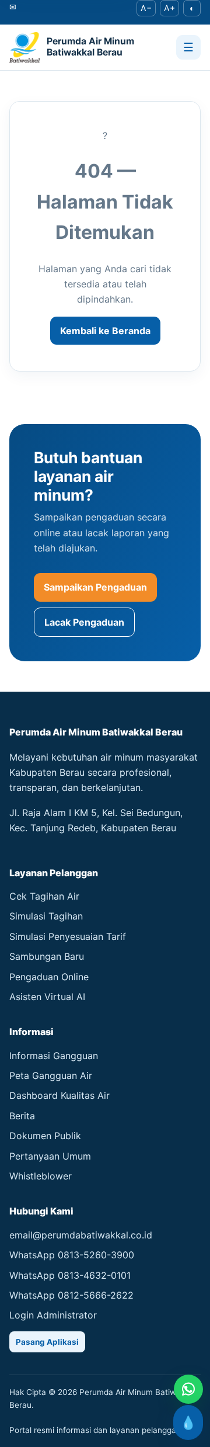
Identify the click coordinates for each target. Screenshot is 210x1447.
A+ (169, 8)
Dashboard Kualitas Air (59, 1095)
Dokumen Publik (45, 1135)
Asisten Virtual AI (47, 996)
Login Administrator (53, 1315)
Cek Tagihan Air (44, 896)
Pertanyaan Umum (50, 1156)
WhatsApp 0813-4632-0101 (70, 1275)
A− (146, 8)
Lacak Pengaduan (84, 622)
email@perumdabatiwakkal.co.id (80, 1235)
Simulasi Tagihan (46, 916)
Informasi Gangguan (53, 1055)
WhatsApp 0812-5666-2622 (71, 1295)
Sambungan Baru (46, 956)
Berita (22, 1116)
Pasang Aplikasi (47, 1342)
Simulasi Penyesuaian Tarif (67, 936)
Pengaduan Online (49, 977)
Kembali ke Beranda (105, 330)
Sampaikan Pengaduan (95, 587)
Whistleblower (40, 1176)
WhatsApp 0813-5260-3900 (71, 1255)
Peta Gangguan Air (50, 1075)
